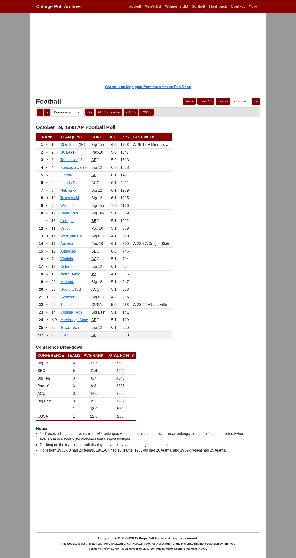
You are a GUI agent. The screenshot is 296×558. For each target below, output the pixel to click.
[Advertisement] (151, 48)
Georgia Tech (71, 289)
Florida (66, 175)
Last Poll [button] (206, 101)
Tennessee (69, 160)
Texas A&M (69, 198)
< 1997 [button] (131, 112)
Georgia (67, 221)
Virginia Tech (71, 312)
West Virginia (71, 236)
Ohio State (69, 145)
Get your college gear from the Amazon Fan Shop (148, 87)
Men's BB (153, 6)
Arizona (66, 244)
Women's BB (176, 6)
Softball (198, 6)
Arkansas (68, 251)
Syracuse (68, 297)
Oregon (66, 228)
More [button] (252, 6)
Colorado (68, 266)
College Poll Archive (58, 6)
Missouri (67, 282)
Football (133, 6)
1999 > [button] (146, 112)
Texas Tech (69, 327)
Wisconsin (68, 206)
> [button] (47, 112)
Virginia (66, 259)
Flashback (218, 6)
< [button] (40, 112)
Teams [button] (223, 101)
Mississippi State (74, 320)
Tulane (66, 305)
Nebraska (68, 190)
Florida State (70, 183)
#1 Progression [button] (109, 112)
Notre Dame (70, 274)
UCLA (65, 152)
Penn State (69, 213)
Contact (238, 6)
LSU (64, 335)
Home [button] (189, 101)
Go (256, 101)
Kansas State (71, 167)
